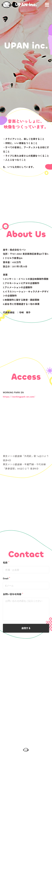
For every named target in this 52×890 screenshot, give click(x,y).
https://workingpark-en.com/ (19, 396)
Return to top (26, 847)
